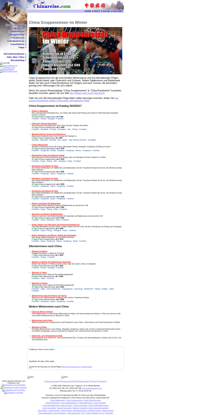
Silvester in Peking (39, 251)
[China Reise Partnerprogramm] (13, 69)
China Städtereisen (57, 400)
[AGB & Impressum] (8, 71)
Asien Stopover (66, 405)
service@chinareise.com (92, 388)
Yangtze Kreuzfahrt (64, 408)
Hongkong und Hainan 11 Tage (45, 166)
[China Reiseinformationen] (13, 55)
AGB (75, 381)
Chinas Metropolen (40, 145)
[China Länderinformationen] (13, 58)
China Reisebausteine (51, 405)
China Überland (100, 403)
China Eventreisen (80, 405)
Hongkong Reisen (94, 411)
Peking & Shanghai (40, 111)
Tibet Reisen (42, 411)
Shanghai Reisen (79, 411)
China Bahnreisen (86, 403)
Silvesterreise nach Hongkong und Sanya (49, 296)
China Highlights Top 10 (95, 413)
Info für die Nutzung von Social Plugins (77, 367)
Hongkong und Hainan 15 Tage (45, 178)
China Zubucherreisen (92, 400)
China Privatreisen (52, 403)
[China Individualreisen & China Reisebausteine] (13, 42)
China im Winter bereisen (42, 312)
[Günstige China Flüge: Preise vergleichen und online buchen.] (13, 48)
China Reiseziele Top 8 (76, 413)
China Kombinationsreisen (98, 405)
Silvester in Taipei (39, 272)
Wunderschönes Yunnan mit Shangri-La (49, 134)
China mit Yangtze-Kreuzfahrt (44, 123)
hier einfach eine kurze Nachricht (87, 93)
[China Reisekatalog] (13, 61)
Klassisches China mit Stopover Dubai (48, 155)
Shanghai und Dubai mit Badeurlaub (47, 214)
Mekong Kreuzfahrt (80, 408)
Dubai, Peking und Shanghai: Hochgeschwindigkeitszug (56, 225)
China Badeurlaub (45, 413)
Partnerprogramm (52, 381)
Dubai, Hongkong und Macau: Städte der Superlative (54, 235)
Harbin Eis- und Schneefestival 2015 (47, 336)
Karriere (102, 381)
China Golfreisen (59, 413)
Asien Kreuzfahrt (49, 408)
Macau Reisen (108, 411)
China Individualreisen (69, 403)
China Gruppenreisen (74, 400)
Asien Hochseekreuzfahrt (98, 408)
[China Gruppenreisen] (13, 32)
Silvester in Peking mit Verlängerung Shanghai (51, 262)
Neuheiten (109, 413)
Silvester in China (39, 327)
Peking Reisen (66, 411)
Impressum (66, 381)
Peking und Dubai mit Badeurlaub (46, 203)
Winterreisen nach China (42, 320)
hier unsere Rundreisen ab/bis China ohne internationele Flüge (74, 99)
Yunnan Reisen (54, 411)
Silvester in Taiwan (40, 283)
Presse (94, 381)
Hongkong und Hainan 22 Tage (45, 191)
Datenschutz (84, 381)
